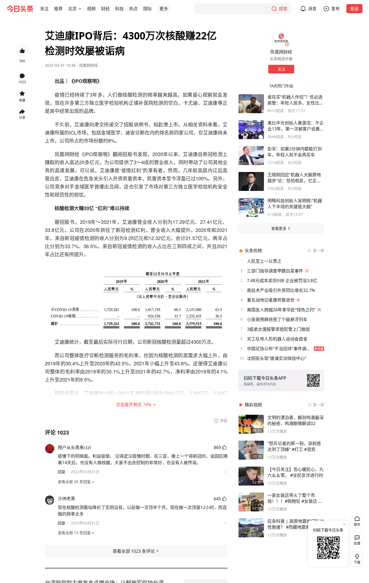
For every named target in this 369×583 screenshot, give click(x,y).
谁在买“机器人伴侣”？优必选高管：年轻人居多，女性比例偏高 (295, 100)
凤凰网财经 (88, 65)
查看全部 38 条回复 (74, 481)
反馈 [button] (357, 543)
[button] (44, 8)
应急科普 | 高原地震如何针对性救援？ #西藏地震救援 (295, 524)
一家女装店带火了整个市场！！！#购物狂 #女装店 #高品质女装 (294, 498)
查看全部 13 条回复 (74, 532)
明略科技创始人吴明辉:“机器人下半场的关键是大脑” (294, 204)
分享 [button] (22, 117)
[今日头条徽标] (19, 8)
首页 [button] (357, 524)
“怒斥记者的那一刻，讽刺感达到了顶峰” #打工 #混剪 (294, 446)
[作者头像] (281, 38)
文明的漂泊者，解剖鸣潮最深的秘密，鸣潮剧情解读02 (295, 420)
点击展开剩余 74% (133, 404)
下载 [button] (356, 558)
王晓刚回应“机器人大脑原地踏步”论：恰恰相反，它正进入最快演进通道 (294, 178)
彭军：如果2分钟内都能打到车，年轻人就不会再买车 (294, 152)
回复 (61, 471)
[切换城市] (80, 8)
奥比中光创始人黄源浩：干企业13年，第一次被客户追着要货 (295, 126)
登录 (354, 9)
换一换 (318, 250)
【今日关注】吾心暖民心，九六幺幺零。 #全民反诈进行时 (295, 472)
